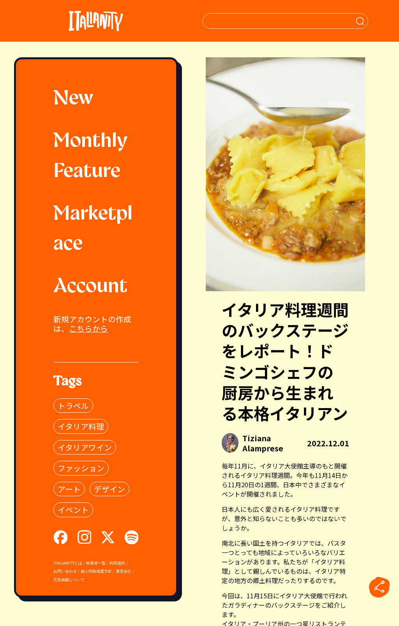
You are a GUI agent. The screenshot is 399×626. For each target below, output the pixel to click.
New (73, 99)
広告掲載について (69, 580)
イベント (73, 509)
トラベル (73, 405)
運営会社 (123, 571)
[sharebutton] (379, 587)
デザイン (109, 489)
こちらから (88, 328)
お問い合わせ (65, 571)
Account (90, 287)
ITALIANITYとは (67, 563)
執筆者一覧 (96, 563)
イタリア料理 (81, 426)
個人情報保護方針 (96, 571)
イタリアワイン (85, 447)
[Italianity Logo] (96, 21)
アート (69, 489)
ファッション (81, 468)
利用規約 (117, 563)
